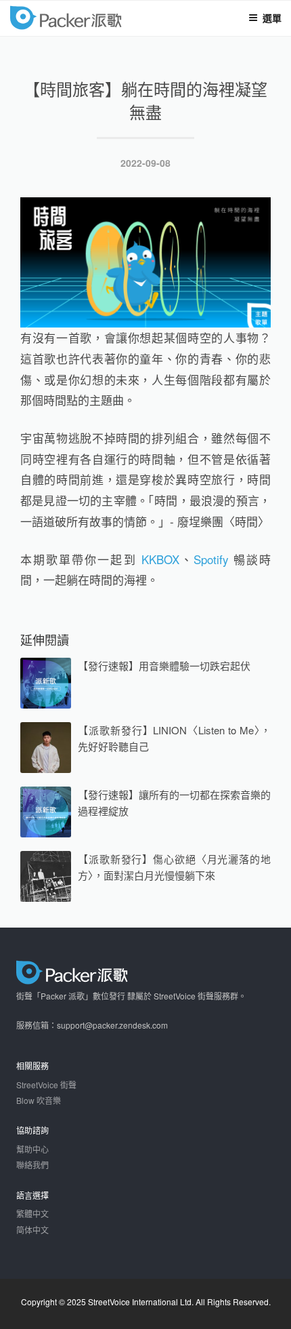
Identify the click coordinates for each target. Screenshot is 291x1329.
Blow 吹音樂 (38, 1100)
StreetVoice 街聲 (46, 1084)
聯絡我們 (32, 1164)
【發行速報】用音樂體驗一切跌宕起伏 (164, 665)
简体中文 (32, 1229)
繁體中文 (32, 1213)
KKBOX (160, 559)
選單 (272, 17)
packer (105, 19)
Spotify (211, 559)
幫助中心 (32, 1149)
